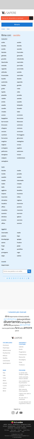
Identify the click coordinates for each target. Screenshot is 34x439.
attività (26, 317)
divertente (12, 321)
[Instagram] (13, 413)
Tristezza (22, 365)
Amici (4, 388)
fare (17, 327)
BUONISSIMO (17, 427)
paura (17, 331)
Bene (4, 391)
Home (3, 29)
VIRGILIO (10, 424)
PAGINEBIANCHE (12, 426)
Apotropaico (6, 363)
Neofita (5, 358)
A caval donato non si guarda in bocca (25, 402)
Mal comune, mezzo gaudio (23, 390)
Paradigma (22, 360)
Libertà (21, 347)
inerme (4, 328)
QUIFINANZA (11, 427)
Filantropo (6, 348)
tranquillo (25, 322)
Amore (5, 383)
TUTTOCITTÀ (19, 426)
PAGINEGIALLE (16, 424)
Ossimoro (6, 345)
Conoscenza (22, 354)
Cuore (5, 385)
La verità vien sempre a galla (23, 373)
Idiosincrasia (7, 350)
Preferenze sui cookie (15, 431)
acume (25, 324)
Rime (8, 29)
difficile (7, 324)
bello (21, 328)
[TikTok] (17, 413)
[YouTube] (21, 413)
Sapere (11, 13)
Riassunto (22, 357)
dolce (19, 319)
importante (13, 317)
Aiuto (23, 431)
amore (27, 328)
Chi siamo (6, 430)
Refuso (5, 355)
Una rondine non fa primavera (24, 382)
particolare (11, 328)
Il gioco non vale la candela (25, 394)
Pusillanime (6, 353)
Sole (4, 375)
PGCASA (5, 426)
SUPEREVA (23, 427)
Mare (4, 380)
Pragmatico (22, 352)
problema (10, 319)
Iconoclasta (6, 361)
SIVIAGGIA (28, 426)
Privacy (19, 430)
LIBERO (5, 424)
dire (7, 316)
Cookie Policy (26, 430)
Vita (4, 373)
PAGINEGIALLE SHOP (26, 424)
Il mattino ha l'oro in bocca (24, 386)
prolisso (26, 319)
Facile (20, 349)
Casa (4, 378)
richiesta (21, 317)
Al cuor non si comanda (23, 398)
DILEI (24, 426)
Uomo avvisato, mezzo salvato (23, 377)
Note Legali (13, 430)
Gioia (20, 362)
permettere (15, 325)
